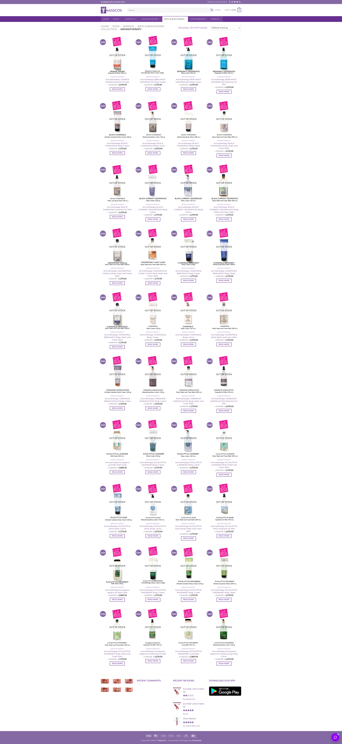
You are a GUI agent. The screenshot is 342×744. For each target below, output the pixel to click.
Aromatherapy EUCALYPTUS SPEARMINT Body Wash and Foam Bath (117, 653)
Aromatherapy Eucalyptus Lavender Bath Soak (117, 463)
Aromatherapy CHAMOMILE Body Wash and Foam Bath (224, 336)
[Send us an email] (237, 2)
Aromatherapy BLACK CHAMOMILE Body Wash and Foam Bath (224, 145)
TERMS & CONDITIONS (217, 2)
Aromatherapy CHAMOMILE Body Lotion (188, 336)
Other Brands (197, 19)
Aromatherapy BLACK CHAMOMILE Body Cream (117, 144)
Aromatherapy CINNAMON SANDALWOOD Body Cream (117, 399)
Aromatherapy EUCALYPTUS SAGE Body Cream (117, 527)
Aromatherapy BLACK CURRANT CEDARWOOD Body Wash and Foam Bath (224, 209)
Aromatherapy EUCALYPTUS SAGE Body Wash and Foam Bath (188, 528)
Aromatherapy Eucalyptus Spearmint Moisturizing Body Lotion (224, 653)
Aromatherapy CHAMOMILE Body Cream (153, 336)
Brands (128, 26)
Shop (115, 19)
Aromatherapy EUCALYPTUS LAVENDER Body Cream (153, 463)
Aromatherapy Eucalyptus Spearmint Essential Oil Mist (153, 652)
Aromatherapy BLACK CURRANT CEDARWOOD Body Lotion (188, 209)
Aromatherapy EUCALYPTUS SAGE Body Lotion (153, 527)
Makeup (215, 19)
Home (106, 19)
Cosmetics (130, 19)
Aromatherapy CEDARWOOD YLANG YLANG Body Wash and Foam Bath (152, 273)
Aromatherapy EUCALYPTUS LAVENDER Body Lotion (188, 463)
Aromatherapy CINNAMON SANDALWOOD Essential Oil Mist (224, 401)
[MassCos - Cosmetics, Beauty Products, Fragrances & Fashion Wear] (112, 10)
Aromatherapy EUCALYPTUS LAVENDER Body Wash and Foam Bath (224, 465)
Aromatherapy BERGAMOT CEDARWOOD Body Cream (153, 80)
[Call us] (240, 2)
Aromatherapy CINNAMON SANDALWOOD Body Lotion (152, 399)
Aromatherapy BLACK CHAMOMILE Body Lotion (153, 144)
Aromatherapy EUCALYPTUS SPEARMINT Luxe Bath (188, 652)
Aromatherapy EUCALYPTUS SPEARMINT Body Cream (153, 591)
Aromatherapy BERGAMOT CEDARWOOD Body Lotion (188, 80)
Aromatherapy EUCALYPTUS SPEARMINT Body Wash (224, 591)
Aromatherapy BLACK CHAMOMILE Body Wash (188, 144)
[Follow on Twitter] (235, 2)
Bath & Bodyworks (174, 19)
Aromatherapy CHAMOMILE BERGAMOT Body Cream (188, 272)
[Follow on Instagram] (232, 2)
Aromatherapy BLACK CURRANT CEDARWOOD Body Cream (152, 209)
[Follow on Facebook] (229, 2)
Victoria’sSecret (149, 19)
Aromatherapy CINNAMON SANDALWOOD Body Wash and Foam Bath (188, 401)
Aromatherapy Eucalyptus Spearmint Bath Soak (117, 591)
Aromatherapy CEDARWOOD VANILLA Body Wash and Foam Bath (117, 273)
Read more (117, 89)
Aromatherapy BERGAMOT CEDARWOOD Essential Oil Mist (224, 82)
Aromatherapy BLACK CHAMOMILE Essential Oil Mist (117, 208)
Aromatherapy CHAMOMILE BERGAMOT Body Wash (224, 272)
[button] (218, 10)
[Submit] (211, 10)
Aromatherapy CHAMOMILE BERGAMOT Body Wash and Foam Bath (117, 337)
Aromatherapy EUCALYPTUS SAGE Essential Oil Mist (224, 527)
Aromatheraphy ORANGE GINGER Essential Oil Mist (117, 80)
